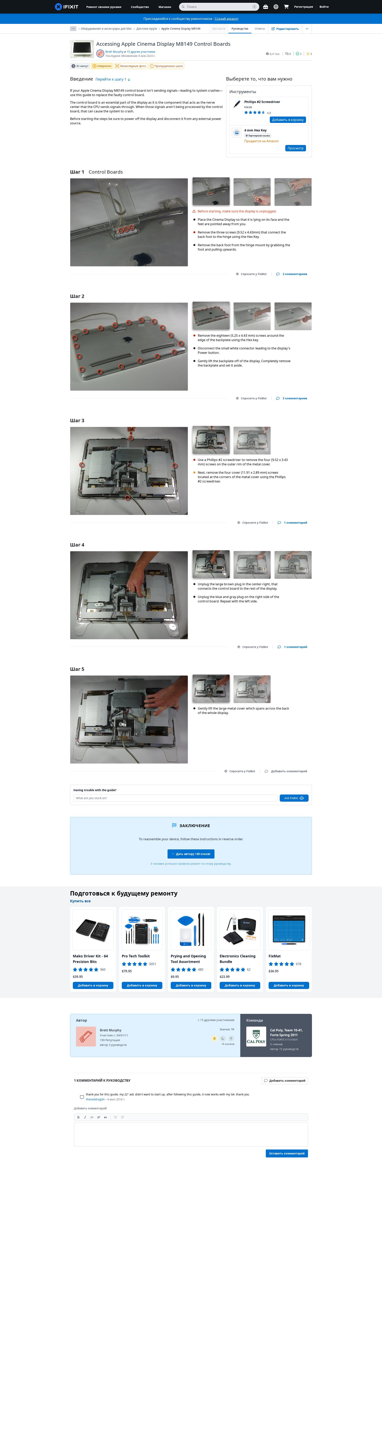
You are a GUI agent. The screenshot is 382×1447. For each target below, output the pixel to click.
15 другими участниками (217, 1020)
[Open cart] (286, 7)
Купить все (80, 901)
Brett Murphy (114, 51)
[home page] (66, 6)
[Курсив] (85, 1117)
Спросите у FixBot (254, 274)
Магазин (165, 7)
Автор (81, 1020)
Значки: (227, 1029)
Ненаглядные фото (133, 66)
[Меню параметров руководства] (307, 28)
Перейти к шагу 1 (111, 79)
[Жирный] (78, 1117)
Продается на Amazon (261, 141)
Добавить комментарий (285, 291)
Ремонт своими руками (103, 7)
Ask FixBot (291, 798)
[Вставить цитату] (105, 1117)
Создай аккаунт (227, 19)
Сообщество (140, 7)
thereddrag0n (95, 1099)
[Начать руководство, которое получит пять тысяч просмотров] (231, 1038)
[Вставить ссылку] (99, 1117)
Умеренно (104, 66)
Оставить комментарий (287, 1153)
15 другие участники (141, 51)
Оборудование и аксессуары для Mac (106, 28)
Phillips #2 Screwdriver (262, 102)
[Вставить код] (92, 1117)
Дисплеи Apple (146, 28)
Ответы (260, 28)
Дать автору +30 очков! (193, 854)
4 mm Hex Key (255, 130)
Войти (324, 7)
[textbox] (191, 1135)
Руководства (240, 28)
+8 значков (227, 1044)
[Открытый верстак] (266, 7)
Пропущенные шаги (169, 66)
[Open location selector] (276, 7)
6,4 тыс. (275, 54)
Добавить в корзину (288, 120)
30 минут (82, 66)
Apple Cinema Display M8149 (180, 28)
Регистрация (303, 7)
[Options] (73, 28)
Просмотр (296, 148)
